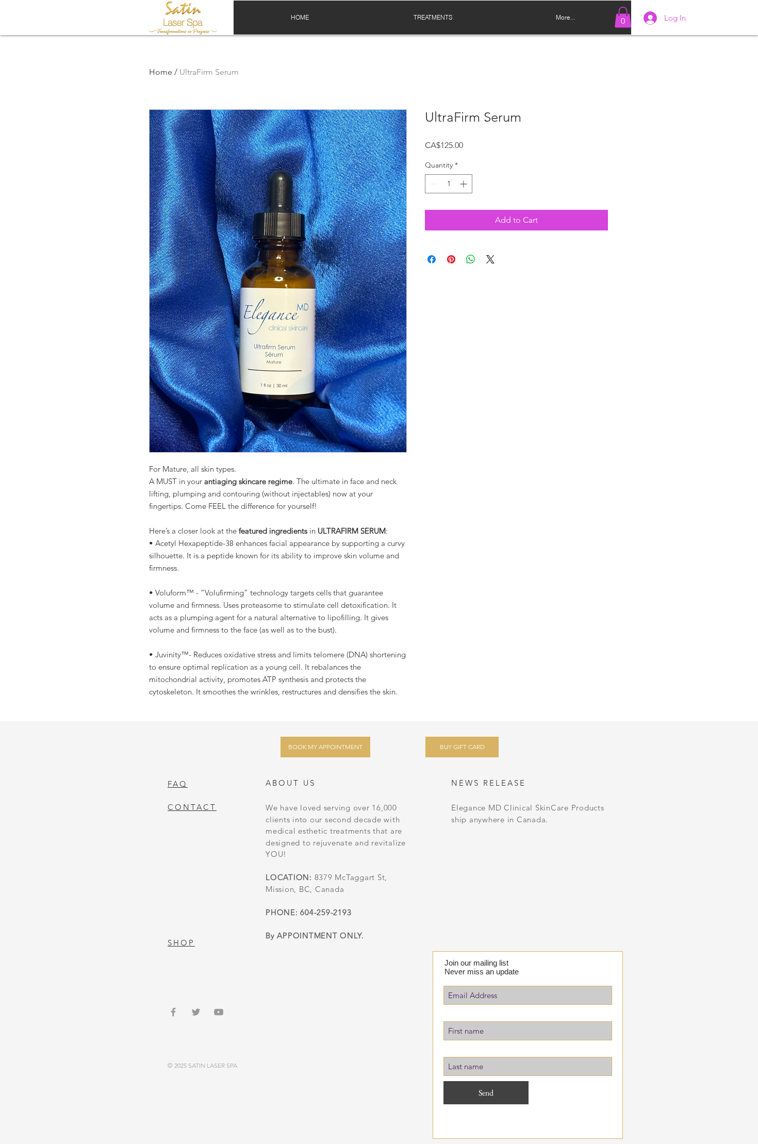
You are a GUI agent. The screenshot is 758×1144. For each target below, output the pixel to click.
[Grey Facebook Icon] (173, 1012)
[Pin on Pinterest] (451, 259)
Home (160, 72)
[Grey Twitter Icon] (196, 1012)
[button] (623, 17)
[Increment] (464, 184)
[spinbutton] (448, 184)
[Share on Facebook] (431, 259)
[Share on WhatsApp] (471, 259)
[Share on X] (490, 259)
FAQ (178, 784)
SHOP (181, 943)
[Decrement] (432, 184)
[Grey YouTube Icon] (218, 1012)
